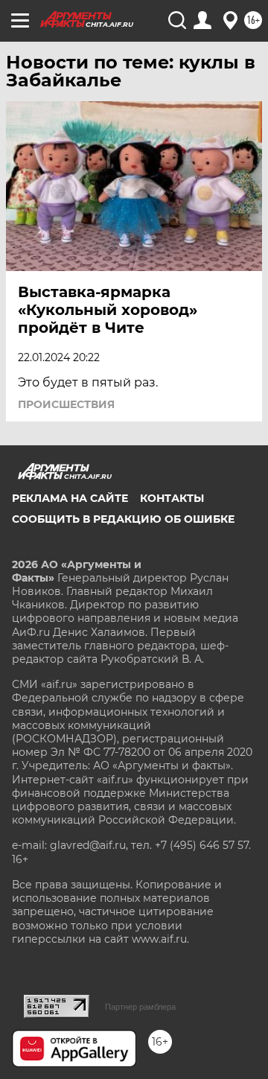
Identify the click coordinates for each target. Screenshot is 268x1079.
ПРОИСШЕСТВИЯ (66, 404)
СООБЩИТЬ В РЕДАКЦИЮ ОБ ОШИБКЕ (123, 519)
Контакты (172, 498)
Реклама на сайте (70, 498)
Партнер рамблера (140, 1006)
